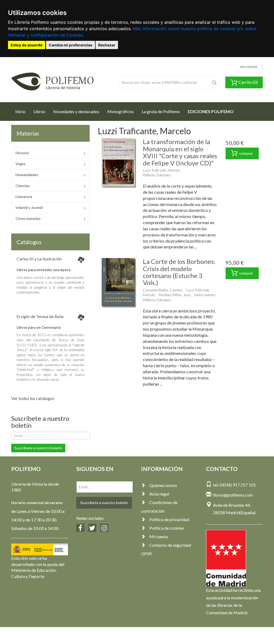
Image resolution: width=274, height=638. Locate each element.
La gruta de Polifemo (161, 111)
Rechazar (106, 45)
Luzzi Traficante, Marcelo (161, 170)
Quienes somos (163, 485)
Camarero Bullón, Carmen (162, 290)
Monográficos (120, 111)
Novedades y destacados (76, 111)
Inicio (22, 111)
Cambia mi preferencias (70, 45)
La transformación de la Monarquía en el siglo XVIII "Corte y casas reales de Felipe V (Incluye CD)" (180, 152)
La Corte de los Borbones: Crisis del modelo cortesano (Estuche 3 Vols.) (179, 271)
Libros (39, 111)
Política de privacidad (169, 519)
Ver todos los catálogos (32, 398)
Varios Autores (205, 295)
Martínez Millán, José (174, 295)
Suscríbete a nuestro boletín (38, 448)
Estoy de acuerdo (27, 45)
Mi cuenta (158, 536)
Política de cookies (166, 527)
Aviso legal (159, 493)
